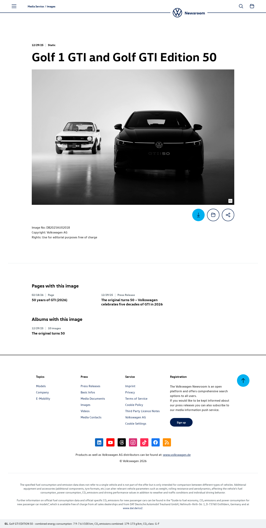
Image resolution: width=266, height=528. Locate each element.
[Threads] (122, 442)
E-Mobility (43, 398)
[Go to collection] (252, 6)
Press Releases (90, 386)
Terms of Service (136, 398)
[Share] (228, 215)
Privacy (130, 392)
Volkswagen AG (135, 417)
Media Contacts (91, 417)
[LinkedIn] (99, 442)
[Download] (198, 215)
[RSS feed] (167, 442)
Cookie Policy (134, 405)
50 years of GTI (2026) (49, 299)
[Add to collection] (213, 215)
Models (41, 386)
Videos (85, 411)
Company (42, 392)
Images (85, 405)
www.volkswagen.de (177, 455)
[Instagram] (133, 442)
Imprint (130, 386)
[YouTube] (110, 442)
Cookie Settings (135, 423)
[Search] (241, 6)
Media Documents (93, 398)
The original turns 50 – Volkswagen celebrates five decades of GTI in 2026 (132, 301)
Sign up (181, 422)
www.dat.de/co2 (133, 508)
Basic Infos (88, 392)
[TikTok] (144, 442)
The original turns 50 (48, 333)
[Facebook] (155, 442)
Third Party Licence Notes (142, 411)
